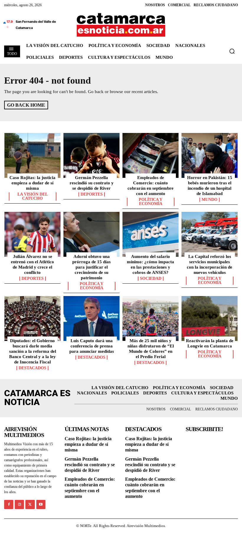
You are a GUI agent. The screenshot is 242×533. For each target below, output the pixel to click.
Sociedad (150, 279)
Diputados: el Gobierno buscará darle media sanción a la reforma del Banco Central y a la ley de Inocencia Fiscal (32, 351)
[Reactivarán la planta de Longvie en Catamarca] (210, 318)
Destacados (32, 368)
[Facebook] (8, 504)
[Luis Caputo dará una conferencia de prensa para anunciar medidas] (91, 318)
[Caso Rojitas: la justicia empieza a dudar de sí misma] (32, 155)
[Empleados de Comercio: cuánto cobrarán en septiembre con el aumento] (150, 155)
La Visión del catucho (32, 196)
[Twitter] (30, 504)
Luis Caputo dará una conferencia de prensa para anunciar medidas (91, 346)
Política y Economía (150, 202)
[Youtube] (40, 504)
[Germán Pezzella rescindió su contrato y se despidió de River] (91, 155)
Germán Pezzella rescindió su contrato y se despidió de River (92, 183)
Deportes (92, 194)
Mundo (210, 200)
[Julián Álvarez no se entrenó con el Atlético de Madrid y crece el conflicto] (32, 234)
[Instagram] (19, 504)
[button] (232, 51)
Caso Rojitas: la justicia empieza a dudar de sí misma (32, 183)
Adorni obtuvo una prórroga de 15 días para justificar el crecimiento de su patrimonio (91, 267)
